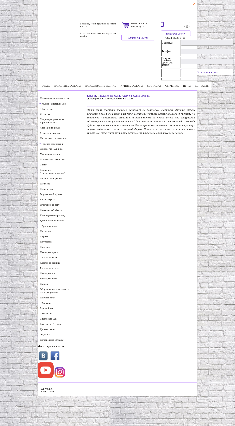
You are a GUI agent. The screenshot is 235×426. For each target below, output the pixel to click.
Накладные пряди (49, 252)
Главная (91, 95)
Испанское (45, 114)
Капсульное (48, 109)
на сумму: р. (138, 26)
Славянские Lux (48, 318)
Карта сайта (47, 391)
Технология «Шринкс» (52, 149)
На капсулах (46, 231)
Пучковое (45, 183)
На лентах (45, 247)
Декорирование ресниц (52, 220)
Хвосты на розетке (50, 268)
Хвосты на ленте (48, 257)
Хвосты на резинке (50, 263)
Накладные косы (48, 273)
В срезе (44, 236)
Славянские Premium (51, 324)
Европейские (46, 308)
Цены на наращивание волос (55, 98)
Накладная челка (48, 278)
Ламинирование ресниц (52, 215)
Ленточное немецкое (51, 133)
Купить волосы (132, 85)
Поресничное (47, 189)
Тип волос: (47, 303)
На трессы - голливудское (53, 138)
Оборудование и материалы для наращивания (54, 291)
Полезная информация (51, 340)
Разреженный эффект (51, 194)
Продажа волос (50, 226)
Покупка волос (47, 297)
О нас (46, 85)
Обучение (172, 85)
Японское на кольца (50, 127)
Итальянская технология (53, 159)
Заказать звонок (176, 33)
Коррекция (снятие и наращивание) (52, 171)
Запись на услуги (138, 37)
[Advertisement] (74, 410)
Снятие (43, 164)
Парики (44, 284)
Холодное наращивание (54, 103)
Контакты (202, 85)
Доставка (154, 85)
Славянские (46, 313)
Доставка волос (48, 329)
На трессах (46, 241)
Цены (187, 85)
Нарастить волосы (67, 85)
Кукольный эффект (49, 204)
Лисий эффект (47, 199)
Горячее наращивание (53, 144)
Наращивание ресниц (100, 85)
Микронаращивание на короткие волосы (52, 121)
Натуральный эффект (51, 210)
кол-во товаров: (139, 23)
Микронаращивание (50, 154)
